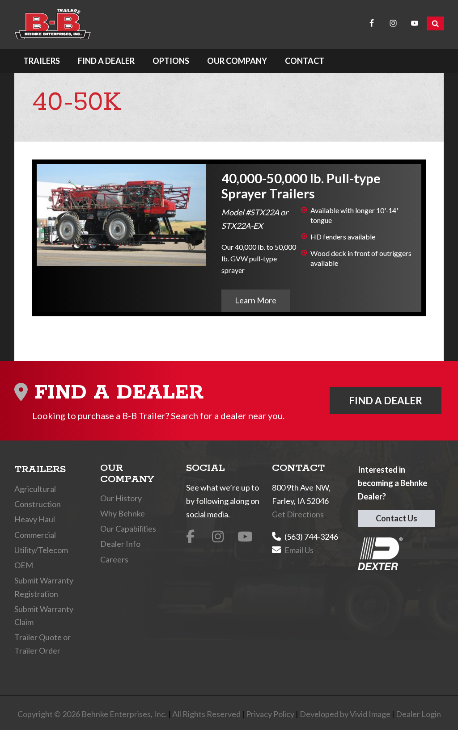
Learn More (255, 300)
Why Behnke (122, 513)
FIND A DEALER (385, 400)
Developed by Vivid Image (345, 714)
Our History (121, 498)
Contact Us (396, 518)
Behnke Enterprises (52, 24)
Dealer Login (418, 714)
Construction (37, 504)
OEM (23, 565)
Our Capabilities (128, 528)
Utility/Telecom (41, 550)
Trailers (40, 469)
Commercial (35, 535)
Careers (114, 559)
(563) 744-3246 (311, 536)
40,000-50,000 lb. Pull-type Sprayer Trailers (301, 185)
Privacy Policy (270, 714)
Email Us (299, 550)
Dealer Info (120, 544)
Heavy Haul (34, 519)
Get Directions (298, 514)
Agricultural (35, 489)
